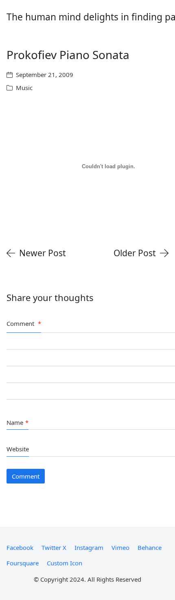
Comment (24, 323)
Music (24, 88)
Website (18, 449)
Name (17, 422)
